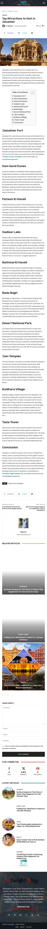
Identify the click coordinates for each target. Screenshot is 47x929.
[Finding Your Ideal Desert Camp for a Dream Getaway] (23, 618)
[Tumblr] (32, 915)
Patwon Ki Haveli (20, 101)
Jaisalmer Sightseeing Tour (13, 473)
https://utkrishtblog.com (23, 534)
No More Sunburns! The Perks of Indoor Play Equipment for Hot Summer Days (23, 590)
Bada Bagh (18, 109)
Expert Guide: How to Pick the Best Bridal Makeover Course (31, 841)
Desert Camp (23, 634)
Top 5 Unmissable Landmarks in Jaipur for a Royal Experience (23, 686)
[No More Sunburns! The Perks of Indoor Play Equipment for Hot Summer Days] (23, 570)
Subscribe (38, 767)
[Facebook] (9, 915)
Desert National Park (22, 112)
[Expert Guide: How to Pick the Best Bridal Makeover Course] (8, 839)
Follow (23, 767)
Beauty (19, 837)
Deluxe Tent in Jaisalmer (12, 157)
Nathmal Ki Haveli (21, 107)
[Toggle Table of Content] (31, 93)
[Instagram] (15, 915)
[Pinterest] (26, 915)
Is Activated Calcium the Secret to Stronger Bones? (12, 507)
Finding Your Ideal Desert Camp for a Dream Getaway (23, 638)
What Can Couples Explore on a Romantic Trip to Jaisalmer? (35, 508)
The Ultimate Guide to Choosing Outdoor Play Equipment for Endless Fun (29, 856)
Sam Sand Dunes (20, 99)
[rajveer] (4, 26)
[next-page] (7, 694)
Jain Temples (19, 115)
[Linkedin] (20, 915)
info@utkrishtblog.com (23, 909)
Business (23, 586)
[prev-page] (3, 694)
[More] (32, 33)
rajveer (10, 26)
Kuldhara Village (20, 117)
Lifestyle (9, 11)
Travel (16, 11)
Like (9, 767)
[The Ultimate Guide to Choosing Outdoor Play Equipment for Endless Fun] (8, 855)
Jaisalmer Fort (20, 96)
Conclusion (18, 123)
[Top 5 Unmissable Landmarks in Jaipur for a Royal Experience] (23, 666)
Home (4, 11)
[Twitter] (38, 915)
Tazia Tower (19, 120)
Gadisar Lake (19, 104)
